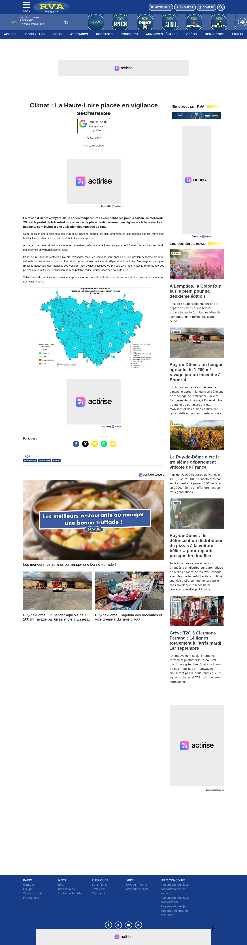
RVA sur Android (137, 889)
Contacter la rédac (70, 893)
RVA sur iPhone (136, 884)
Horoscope (214, 34)
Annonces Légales (162, 34)
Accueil (10, 34)
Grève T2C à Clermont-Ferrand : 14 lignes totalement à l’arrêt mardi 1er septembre (195, 640)
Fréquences (31, 897)
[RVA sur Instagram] (138, 925)
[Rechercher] (221, 7)
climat (56, 460)
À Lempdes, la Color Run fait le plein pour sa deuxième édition (196, 291)
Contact (28, 884)
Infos (57, 34)
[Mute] (66, 22)
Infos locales (66, 889)
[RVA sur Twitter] (118, 925)
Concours (129, 34)
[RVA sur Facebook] (108, 925)
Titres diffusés (33, 893)
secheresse (30, 460)
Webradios (79, 34)
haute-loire (44, 460)
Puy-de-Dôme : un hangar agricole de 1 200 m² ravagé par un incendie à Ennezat (196, 372)
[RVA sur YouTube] (128, 925)
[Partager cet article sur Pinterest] (94, 445)
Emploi (237, 34)
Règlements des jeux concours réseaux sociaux (175, 889)
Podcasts (104, 34)
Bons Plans (35, 34)
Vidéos (191, 34)
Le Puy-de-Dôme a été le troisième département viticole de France (195, 462)
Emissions (98, 889)
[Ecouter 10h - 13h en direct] (196, 115)
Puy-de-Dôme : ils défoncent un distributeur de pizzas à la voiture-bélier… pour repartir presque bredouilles (196, 545)
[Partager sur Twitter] (84, 445)
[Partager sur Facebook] (75, 445)
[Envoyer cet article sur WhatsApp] (103, 445)
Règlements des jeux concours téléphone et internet (175, 910)
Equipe (28, 889)
